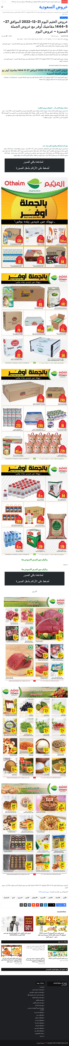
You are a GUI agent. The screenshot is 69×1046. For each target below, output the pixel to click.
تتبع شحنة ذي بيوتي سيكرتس (36, 992)
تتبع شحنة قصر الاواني (38, 1002)
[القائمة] (2, 7)
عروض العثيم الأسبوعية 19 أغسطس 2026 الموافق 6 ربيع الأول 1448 (44, 1)
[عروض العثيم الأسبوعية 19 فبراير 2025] (57, 951)
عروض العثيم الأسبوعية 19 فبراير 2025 (58, 958)
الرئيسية (65, 12)
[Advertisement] (34, 94)
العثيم (50, 897)
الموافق (34, 897)
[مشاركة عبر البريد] (25, 905)
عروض (20, 897)
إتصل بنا (42, 987)
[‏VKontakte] (29, 905)
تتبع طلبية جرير (40, 1015)
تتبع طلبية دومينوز (39, 1017)
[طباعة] (21, 905)
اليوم (26, 897)
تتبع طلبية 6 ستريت (39, 1012)
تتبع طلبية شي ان (39, 1020)
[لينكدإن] (45, 905)
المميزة (42, 897)
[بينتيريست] (37, 905)
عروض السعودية (58, 12)
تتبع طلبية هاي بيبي (39, 1030)
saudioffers (63, 36)
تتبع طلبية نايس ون (39, 1028)
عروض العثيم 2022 (44, 892)
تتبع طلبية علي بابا (39, 1023)
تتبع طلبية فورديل (39, 1025)
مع (13, 897)
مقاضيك (6, 897)
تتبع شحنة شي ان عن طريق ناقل (35, 995)
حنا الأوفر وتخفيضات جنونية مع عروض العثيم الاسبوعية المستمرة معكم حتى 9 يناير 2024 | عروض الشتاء (35, 960)
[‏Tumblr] (41, 905)
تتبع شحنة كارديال (39, 1005)
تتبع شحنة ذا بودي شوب (38, 989)
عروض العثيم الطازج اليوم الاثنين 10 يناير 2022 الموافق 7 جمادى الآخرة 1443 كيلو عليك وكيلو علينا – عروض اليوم (11, 960)
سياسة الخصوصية (39, 1033)
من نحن (42, 1036)
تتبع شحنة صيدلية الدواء (38, 997)
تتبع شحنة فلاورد (40, 1000)
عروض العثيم (50, 12)
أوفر (64, 897)
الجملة (57, 897)
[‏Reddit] (33, 905)
